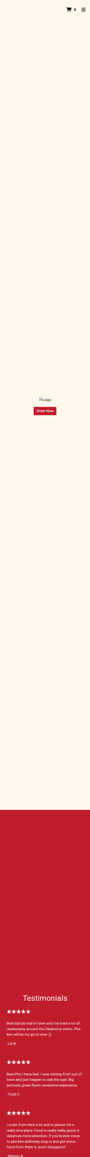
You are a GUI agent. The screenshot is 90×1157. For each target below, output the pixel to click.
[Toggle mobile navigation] (83, 10)
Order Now (45, 411)
